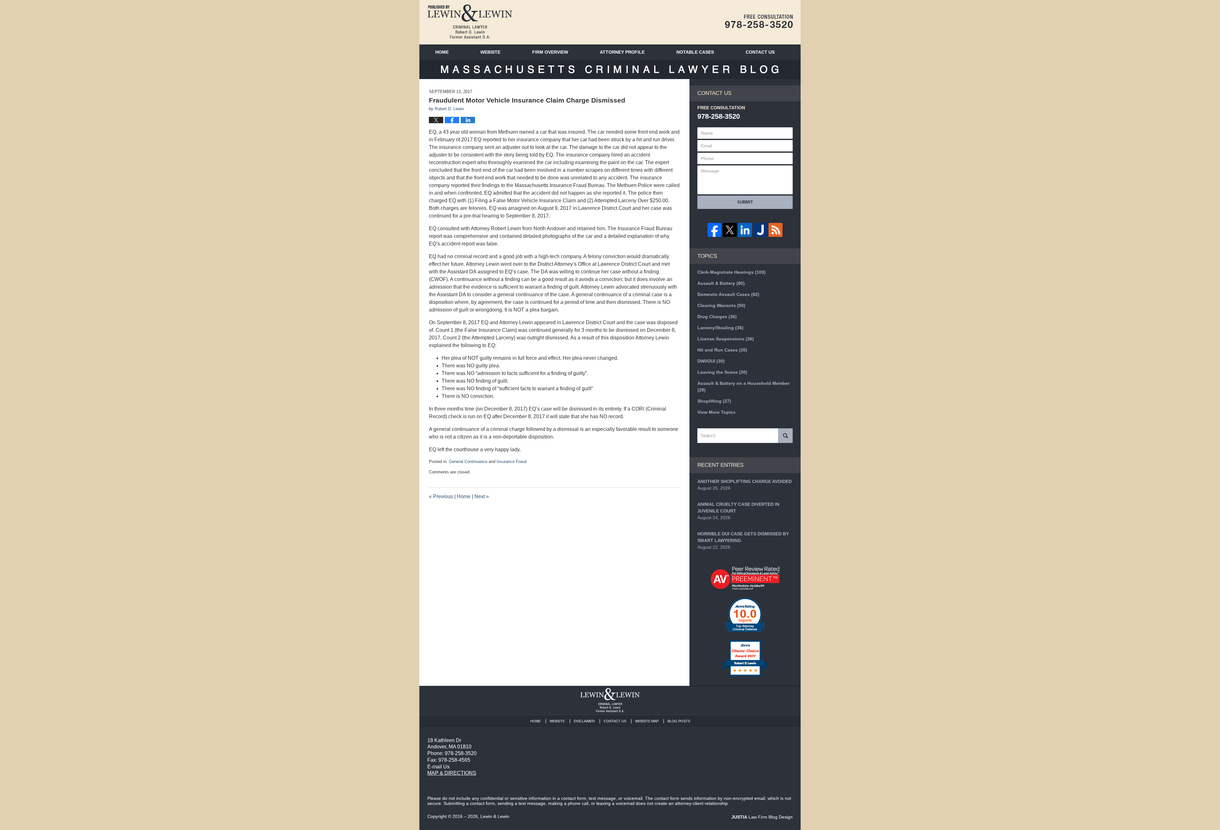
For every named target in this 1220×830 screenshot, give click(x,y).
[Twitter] (729, 230)
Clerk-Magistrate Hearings (731, 272)
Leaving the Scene (722, 372)
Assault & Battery (721, 283)
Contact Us (615, 721)
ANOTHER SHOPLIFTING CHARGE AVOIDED (744, 481)
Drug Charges (717, 316)
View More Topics (716, 412)
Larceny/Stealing (720, 327)
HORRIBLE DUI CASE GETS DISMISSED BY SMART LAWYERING (743, 537)
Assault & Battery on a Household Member (743, 386)
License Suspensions (725, 338)
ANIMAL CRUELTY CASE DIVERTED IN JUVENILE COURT (738, 507)
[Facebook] (714, 230)
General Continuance (468, 461)
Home (442, 52)
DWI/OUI (711, 361)
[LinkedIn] (745, 230)
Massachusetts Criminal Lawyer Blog (469, 21)
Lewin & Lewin (494, 816)
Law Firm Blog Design (762, 817)
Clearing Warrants (721, 305)
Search (785, 435)
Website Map (647, 721)
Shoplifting (714, 401)
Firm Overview (550, 52)
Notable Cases (695, 52)
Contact (760, 52)
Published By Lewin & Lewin (759, 21)
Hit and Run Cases (722, 349)
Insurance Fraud (511, 461)
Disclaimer (584, 721)
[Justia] (760, 230)
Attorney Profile (622, 52)
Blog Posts (679, 721)
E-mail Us (438, 766)
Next (481, 496)
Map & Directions (451, 773)
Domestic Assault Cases (728, 294)
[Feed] (775, 230)
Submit (745, 202)
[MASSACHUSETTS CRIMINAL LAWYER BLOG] (610, 69)
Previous (441, 496)
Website (490, 52)
